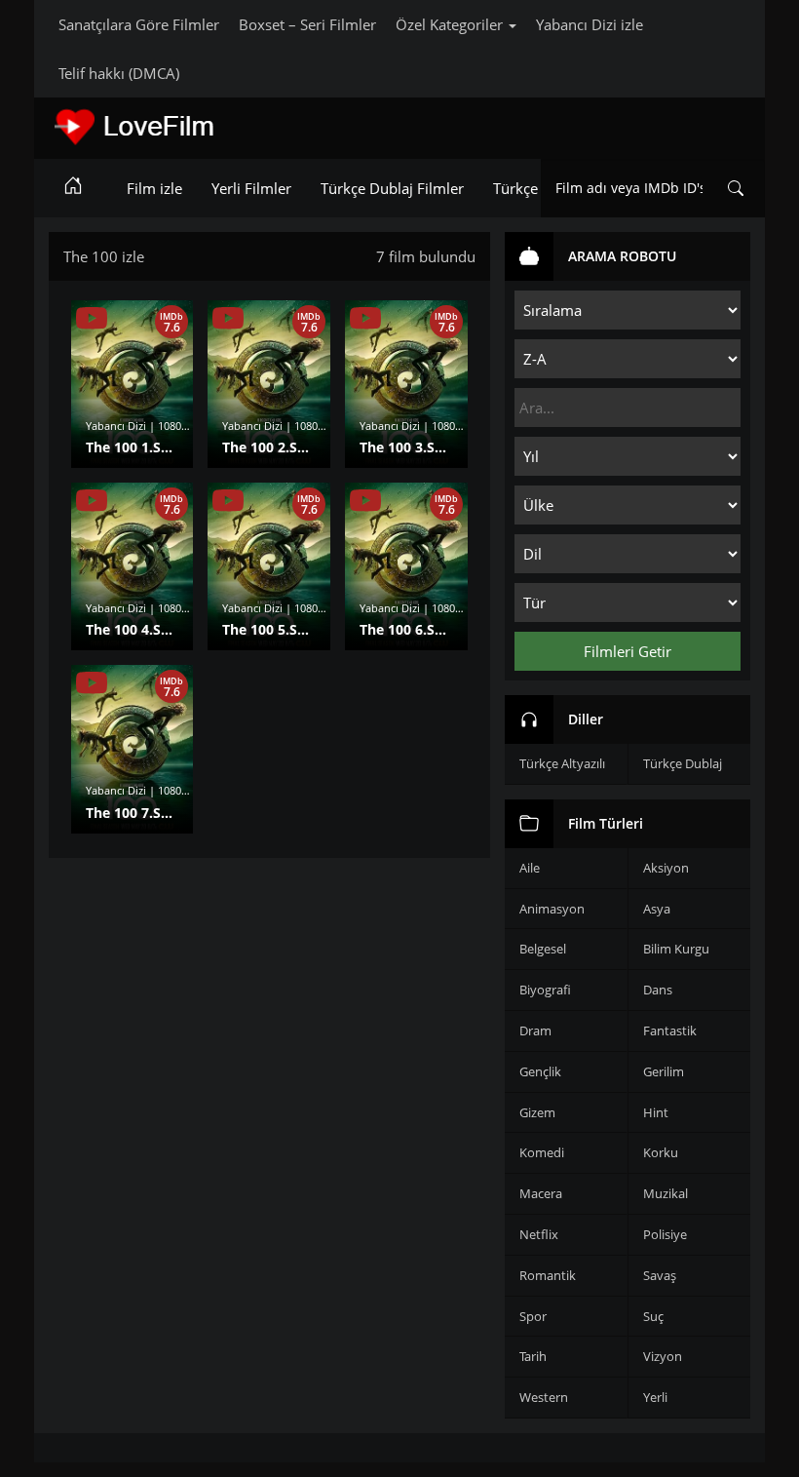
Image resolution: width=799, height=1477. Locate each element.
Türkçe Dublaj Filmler (392, 188)
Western (543, 1397)
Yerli (655, 1397)
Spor (533, 1316)
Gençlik (540, 1071)
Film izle (154, 188)
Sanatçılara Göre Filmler (138, 24)
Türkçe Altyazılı (562, 763)
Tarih (533, 1356)
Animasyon (552, 908)
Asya (656, 908)
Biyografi (545, 989)
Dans (657, 989)
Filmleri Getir (627, 651)
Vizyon (662, 1356)
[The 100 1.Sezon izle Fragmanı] (91, 318)
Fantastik (670, 1030)
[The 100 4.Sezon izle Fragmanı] (91, 501)
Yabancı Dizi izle (589, 24)
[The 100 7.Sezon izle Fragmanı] (91, 683)
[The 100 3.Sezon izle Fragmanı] (365, 318)
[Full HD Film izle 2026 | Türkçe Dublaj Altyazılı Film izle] (190, 126)
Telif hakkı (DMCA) (118, 73)
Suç (653, 1316)
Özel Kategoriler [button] (451, 24)
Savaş (659, 1275)
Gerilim (663, 1071)
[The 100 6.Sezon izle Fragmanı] (365, 501)
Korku (660, 1152)
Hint (655, 1112)
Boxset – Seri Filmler (307, 24)
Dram (535, 1030)
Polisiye (665, 1234)
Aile (529, 867)
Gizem (537, 1112)
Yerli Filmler (251, 188)
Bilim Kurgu (676, 948)
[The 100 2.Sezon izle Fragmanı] (228, 318)
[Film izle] (73, 188)
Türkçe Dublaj (682, 763)
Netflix (538, 1234)
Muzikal (665, 1193)
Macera (540, 1193)
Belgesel (542, 948)
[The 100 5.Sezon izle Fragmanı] (228, 501)
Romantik (547, 1275)
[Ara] (735, 188)
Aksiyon (666, 867)
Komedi (541, 1152)
